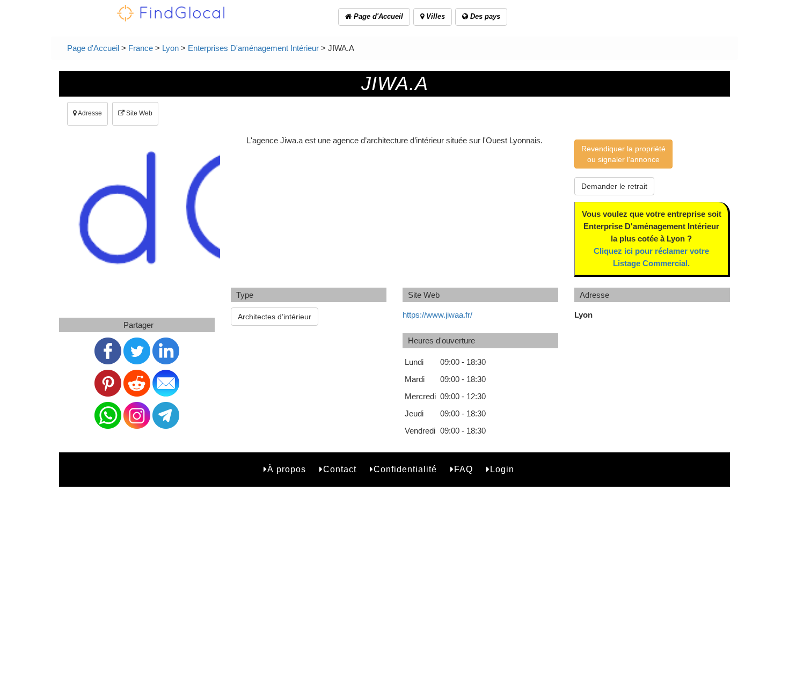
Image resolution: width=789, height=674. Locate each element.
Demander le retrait (614, 186)
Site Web (138, 113)
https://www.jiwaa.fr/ (437, 314)
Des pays (484, 16)
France (140, 48)
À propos (286, 469)
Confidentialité (405, 469)
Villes (434, 16)
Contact (339, 469)
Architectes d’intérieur (274, 316)
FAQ (463, 469)
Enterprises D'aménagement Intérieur (253, 48)
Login (502, 469)
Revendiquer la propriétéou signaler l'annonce (623, 154)
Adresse (89, 113)
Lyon (170, 48)
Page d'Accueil (377, 16)
